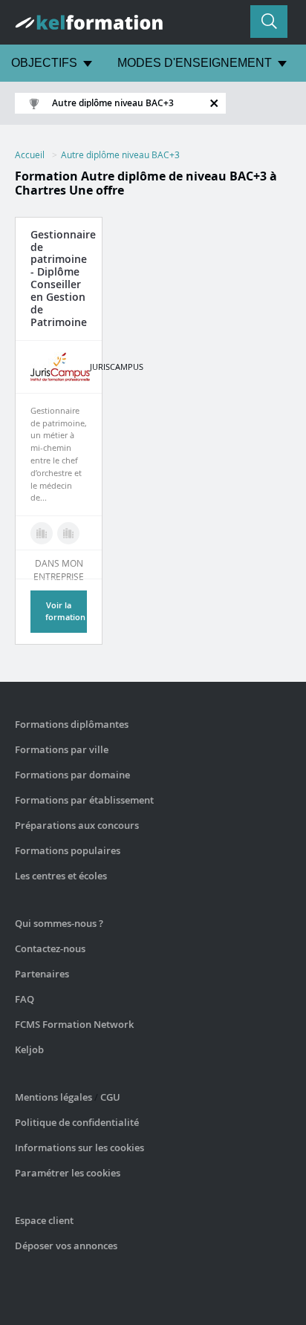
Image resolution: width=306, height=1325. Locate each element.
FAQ (24, 999)
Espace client (44, 1220)
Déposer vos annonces (66, 1245)
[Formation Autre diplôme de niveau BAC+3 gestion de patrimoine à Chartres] (41, 533)
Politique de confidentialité (77, 1122)
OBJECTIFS (44, 62)
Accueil (30, 154)
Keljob (29, 1049)
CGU (110, 1097)
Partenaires (42, 973)
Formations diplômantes (71, 724)
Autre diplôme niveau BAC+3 (120, 154)
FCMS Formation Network (74, 1024)
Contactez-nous (50, 948)
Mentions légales (53, 1097)
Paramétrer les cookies (67, 1172)
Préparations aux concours (77, 825)
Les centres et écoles (61, 875)
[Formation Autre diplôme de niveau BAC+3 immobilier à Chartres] (68, 533)
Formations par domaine (72, 774)
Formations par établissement (84, 800)
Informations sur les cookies (79, 1147)
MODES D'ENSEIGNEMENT (194, 62)
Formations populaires (67, 850)
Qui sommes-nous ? (59, 923)
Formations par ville (61, 749)
